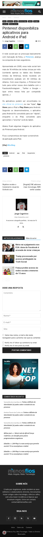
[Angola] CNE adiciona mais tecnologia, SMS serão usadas (32, 187)
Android (16, 17)
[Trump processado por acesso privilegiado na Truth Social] (8, 259)
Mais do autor (31, 238)
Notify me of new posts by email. (17, 345)
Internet (5, 24)
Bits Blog (11, 145)
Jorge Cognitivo (10, 41)
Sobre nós (20, 527)
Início (4, 17)
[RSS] (21, 518)
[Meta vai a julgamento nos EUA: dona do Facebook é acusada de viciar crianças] (8, 247)
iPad (23, 153)
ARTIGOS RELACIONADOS (13, 238)
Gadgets (36, 21)
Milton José (8, 433)
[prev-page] (3, 279)
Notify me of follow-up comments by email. (21, 343)
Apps (15, 21)
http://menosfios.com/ (21, 217)
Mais (9, 17)
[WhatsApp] (15, 46)
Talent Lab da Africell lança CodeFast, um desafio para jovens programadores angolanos (19, 435)
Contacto (29, 527)
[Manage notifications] (4, 533)
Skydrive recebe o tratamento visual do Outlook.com (10, 187)
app (18, 153)
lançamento (31, 153)
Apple (30, 21)
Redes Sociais (14, 24)
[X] (10, 46)
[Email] (21, 46)
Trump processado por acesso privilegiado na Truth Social (26, 259)
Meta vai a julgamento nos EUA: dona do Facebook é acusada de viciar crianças (28, 247)
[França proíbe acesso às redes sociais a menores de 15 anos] (8, 270)
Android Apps (23, 21)
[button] (4, 11)
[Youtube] (34, 518)
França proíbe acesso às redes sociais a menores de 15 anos (27, 271)
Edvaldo (7, 443)
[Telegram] (26, 46)
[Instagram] (15, 518)
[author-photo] (21, 210)
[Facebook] (4, 46)
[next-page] (7, 279)
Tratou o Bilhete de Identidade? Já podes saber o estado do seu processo (20, 404)
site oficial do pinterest (12, 104)
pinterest (6, 156)
